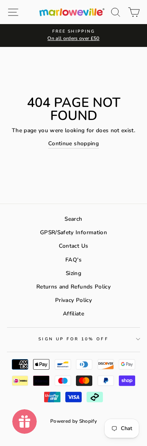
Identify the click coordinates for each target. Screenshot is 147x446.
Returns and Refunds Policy (73, 287)
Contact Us (73, 246)
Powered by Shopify (73, 421)
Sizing (73, 273)
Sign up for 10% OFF (73, 339)
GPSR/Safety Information (73, 232)
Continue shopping (73, 143)
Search (73, 219)
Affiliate (73, 313)
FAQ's (73, 260)
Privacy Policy (73, 300)
